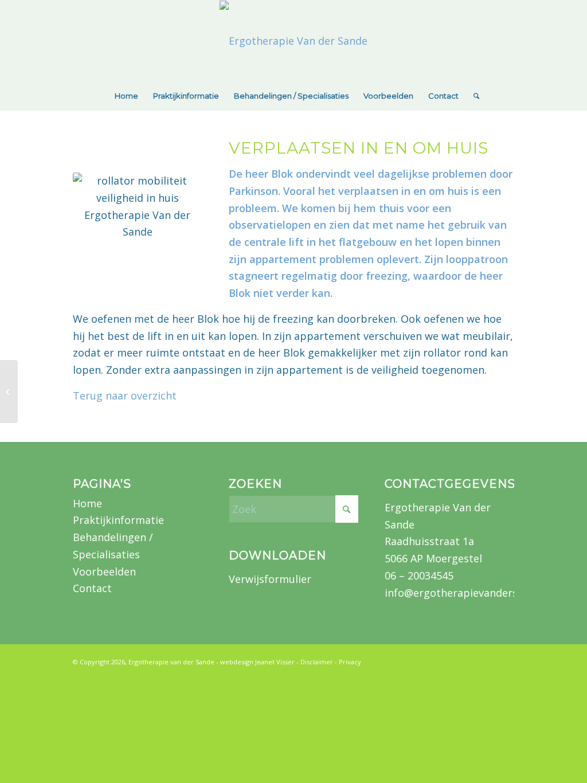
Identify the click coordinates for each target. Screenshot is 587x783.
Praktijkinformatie (118, 520)
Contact (92, 588)
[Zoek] (472, 95)
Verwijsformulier (270, 579)
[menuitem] (126, 95)
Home (87, 503)
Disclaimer (316, 661)
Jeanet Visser (275, 661)
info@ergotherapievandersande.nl (469, 593)
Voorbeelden (104, 571)
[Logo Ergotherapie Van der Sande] (293, 41)
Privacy (350, 661)
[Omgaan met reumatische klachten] (9, 391)
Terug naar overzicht (125, 395)
